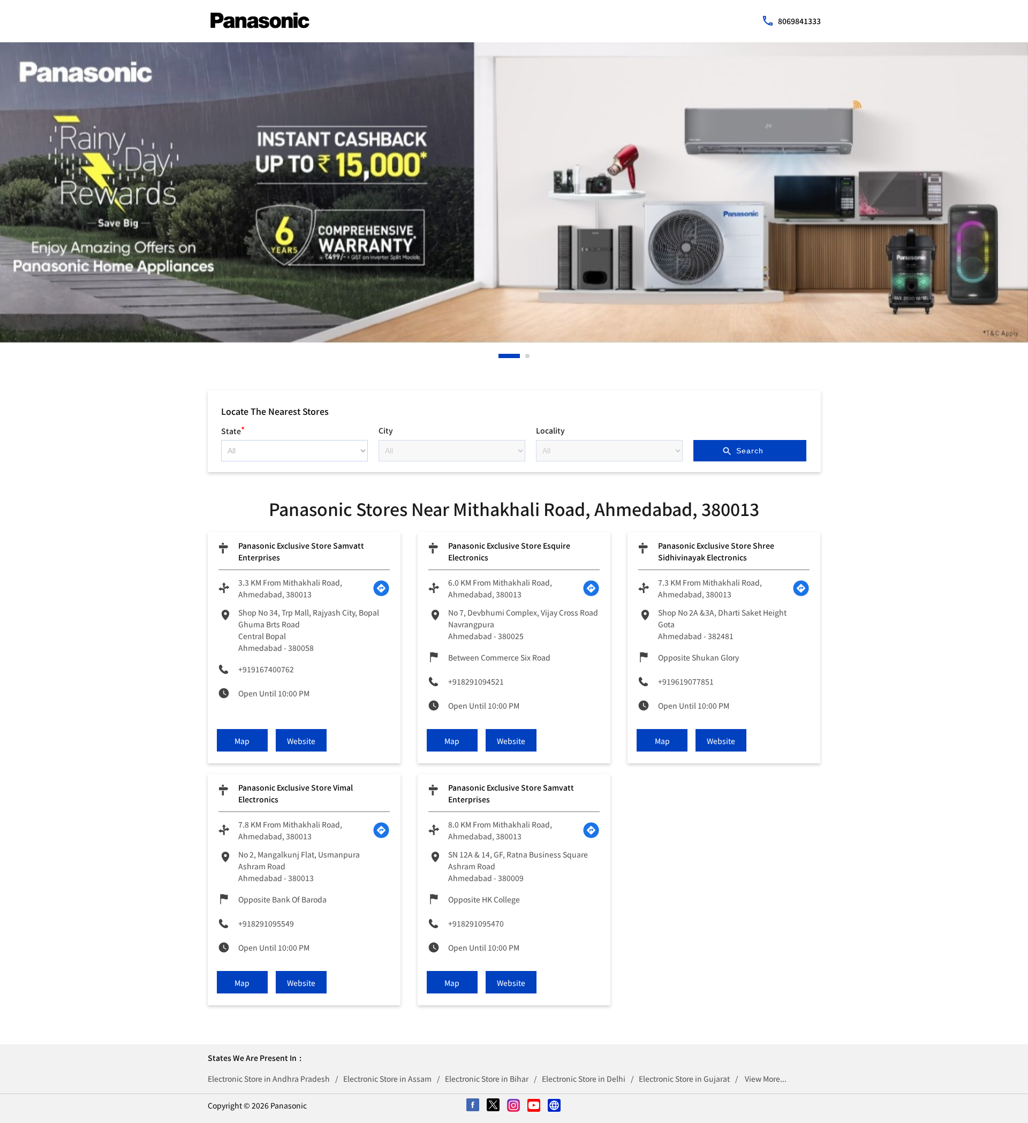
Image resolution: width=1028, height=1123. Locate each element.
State (233, 429)
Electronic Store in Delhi (583, 1078)
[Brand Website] (554, 1105)
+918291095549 (266, 923)
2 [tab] (528, 356)
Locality (550, 430)
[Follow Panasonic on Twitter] (493, 1105)
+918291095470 (476, 923)
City (386, 430)
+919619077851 (686, 681)
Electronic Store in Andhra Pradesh (269, 1078)
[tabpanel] (514, 192)
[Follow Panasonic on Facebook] (473, 1105)
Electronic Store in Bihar (486, 1078)
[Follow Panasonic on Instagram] (514, 1105)
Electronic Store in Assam (387, 1078)
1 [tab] (501, 356)
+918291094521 (476, 681)
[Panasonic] (260, 20)
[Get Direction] (381, 588)
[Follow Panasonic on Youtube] (534, 1105)
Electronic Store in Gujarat (684, 1078)
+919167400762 (266, 669)
